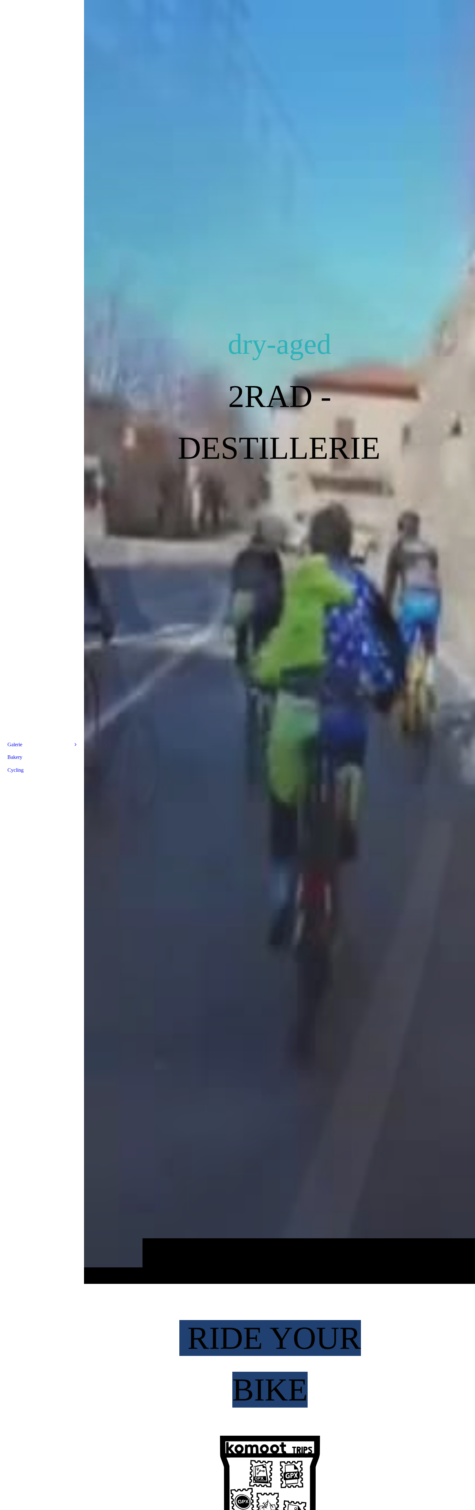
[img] (279, 642)
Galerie (14, 744)
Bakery (14, 757)
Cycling (15, 770)
